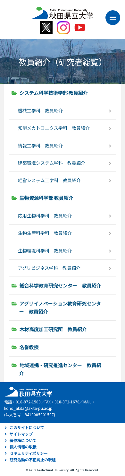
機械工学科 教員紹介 (40, 110)
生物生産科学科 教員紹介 (45, 233)
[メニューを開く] (109, 17)
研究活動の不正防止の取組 (33, 459)
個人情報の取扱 (23, 446)
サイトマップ (21, 433)
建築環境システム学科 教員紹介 (51, 163)
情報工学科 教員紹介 (40, 145)
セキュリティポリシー (29, 453)
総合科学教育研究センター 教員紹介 (60, 285)
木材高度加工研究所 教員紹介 (53, 329)
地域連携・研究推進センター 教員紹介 (60, 369)
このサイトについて (27, 427)
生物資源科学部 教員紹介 (46, 197)
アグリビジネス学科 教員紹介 (49, 268)
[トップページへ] (28, 391)
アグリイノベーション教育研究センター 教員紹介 (60, 307)
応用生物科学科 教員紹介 (45, 215)
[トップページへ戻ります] (62, 11)
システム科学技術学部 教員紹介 (54, 92)
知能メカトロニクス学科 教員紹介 (54, 128)
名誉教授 (29, 347)
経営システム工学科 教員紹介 (49, 180)
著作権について (23, 440)
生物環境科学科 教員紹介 (45, 250)
